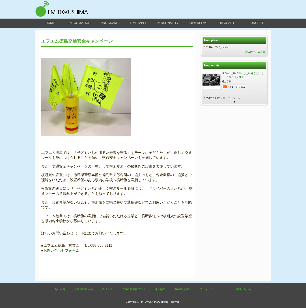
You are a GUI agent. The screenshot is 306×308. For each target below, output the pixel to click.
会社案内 (59, 289)
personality (168, 23)
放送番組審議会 (83, 289)
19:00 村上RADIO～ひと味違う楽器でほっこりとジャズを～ (242, 75)
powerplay (197, 23)
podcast (255, 23)
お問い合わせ (243, 289)
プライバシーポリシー (213, 289)
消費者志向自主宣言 (134, 289)
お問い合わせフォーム (61, 250)
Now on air (211, 65)
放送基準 (107, 289)
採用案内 (160, 289)
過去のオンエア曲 (255, 51)
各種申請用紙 (183, 289)
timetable (138, 23)
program (109, 23)
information (80, 23)
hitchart (227, 23)
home (50, 23)
